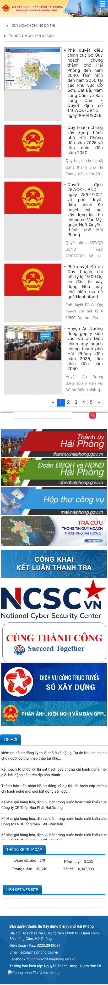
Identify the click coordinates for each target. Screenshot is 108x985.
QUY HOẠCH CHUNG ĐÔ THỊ (33, 26)
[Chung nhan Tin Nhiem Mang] (34, 974)
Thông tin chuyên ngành (31, 36)
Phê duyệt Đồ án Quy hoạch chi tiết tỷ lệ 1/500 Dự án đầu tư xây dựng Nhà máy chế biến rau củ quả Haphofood (85, 281)
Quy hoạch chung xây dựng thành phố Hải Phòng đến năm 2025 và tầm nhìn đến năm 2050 (85, 140)
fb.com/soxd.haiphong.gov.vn (51, 959)
